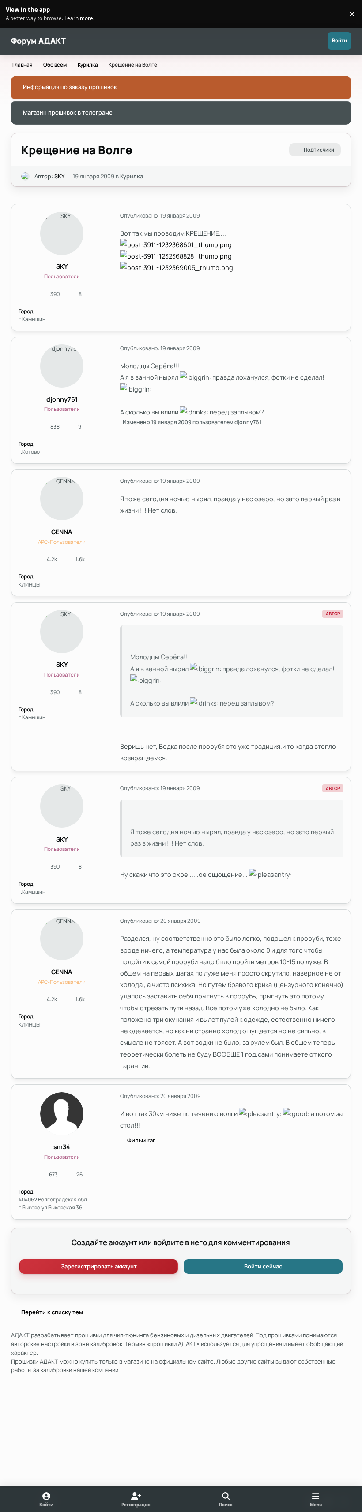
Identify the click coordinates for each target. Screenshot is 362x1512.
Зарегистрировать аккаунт (99, 1266)
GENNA (61, 532)
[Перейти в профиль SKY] (25, 176)
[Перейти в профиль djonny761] (61, 366)
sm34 (61, 1146)
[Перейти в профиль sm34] (61, 1113)
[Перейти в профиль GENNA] (61, 498)
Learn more (15, 14)
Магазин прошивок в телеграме (68, 112)
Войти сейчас (263, 1266)
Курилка (131, 176)
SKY (59, 176)
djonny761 (62, 399)
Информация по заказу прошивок (70, 87)
